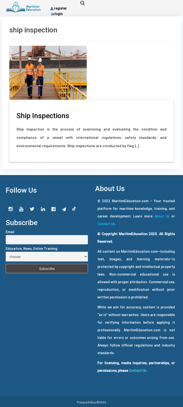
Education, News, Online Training (31, 248)
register (60, 8)
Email (10, 232)
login (59, 14)
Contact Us (106, 224)
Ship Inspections (42, 115)
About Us (162, 216)
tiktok (74, 208)
